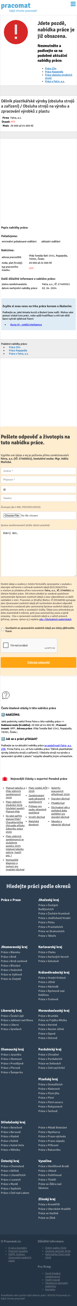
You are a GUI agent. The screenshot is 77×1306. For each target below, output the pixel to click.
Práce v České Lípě (12, 1016)
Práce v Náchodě (48, 986)
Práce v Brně (8, 956)
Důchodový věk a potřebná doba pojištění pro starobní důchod (60, 812)
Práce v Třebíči (47, 1179)
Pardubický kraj (49, 1049)
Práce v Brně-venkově (14, 961)
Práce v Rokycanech (50, 1106)
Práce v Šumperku (12, 1072)
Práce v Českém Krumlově (54, 913)
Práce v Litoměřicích (13, 1175)
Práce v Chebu (47, 952)
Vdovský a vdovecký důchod (60, 823)
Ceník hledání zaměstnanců (53, 1275)
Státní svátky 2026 (55, 1248)
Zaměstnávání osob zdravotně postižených (37, 799)
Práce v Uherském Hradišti (54, 1209)
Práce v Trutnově (48, 999)
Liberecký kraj (11, 1010)
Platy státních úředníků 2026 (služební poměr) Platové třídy (15, 806)
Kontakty (50, 1289)
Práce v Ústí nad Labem (15, 1193)
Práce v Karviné (47, 1024)
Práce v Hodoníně (11, 970)
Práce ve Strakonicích (51, 931)
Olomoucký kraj (12, 1049)
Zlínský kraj (46, 1199)
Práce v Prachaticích (50, 927)
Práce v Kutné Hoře (12, 1145)
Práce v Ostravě (47, 1038)
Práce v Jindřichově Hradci (54, 918)
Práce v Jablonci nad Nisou (17, 1020)
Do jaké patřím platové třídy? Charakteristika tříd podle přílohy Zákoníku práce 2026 (15, 824)
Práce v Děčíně (10, 1170)
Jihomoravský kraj (14, 947)
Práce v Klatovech (49, 1088)
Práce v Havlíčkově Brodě (53, 1166)
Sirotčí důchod (37, 817)
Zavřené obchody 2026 (58, 1251)
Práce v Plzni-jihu (48, 1093)
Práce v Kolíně (9, 1141)
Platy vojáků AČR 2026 (38, 789)
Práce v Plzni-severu (50, 1102)
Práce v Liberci (10, 1024)
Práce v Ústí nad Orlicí (51, 1068)
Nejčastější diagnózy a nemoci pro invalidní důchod (15, 864)
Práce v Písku (46, 922)
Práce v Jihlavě (47, 1170)
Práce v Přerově (10, 1068)
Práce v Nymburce (49, 1132)
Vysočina (44, 1161)
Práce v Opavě (47, 1033)
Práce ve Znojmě (11, 979)
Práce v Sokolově (48, 961)
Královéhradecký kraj (53, 972)
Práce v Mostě (9, 1184)
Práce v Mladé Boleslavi (52, 1127)
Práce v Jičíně (46, 982)
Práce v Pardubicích (50, 1059)
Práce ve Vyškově (11, 974)
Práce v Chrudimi (48, 1054)
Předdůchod (57, 803)
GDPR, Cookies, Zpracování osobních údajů (19, 1257)
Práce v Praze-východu (52, 1136)
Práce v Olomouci (11, 1059)
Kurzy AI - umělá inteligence (26, 324)
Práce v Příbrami (48, 1145)
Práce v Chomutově (12, 1166)
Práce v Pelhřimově (50, 1175)
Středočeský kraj (13, 1122)
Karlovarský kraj (50, 947)
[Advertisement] (38, 183)
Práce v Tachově (48, 1111)
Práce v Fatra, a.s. (55, 81)
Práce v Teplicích (11, 1188)
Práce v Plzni (46, 1097)
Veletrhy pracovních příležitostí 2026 (60, 791)
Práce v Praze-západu (51, 1141)
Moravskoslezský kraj (53, 1010)
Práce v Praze (11, 900)
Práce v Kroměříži (49, 1204)
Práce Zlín (50, 68)
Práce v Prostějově (12, 1063)
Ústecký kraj (10, 1161)
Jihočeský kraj (48, 900)
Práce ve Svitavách (49, 1063)
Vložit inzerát (52, 1279)
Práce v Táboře (47, 935)
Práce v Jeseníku (11, 1054)
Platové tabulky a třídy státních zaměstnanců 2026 (15, 792)
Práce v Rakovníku (49, 1149)
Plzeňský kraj (48, 1079)
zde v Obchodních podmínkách (55, 619)
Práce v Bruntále (48, 1016)
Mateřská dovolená (34, 823)
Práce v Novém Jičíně (51, 1029)
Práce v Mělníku (10, 1149)
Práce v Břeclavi (10, 965)
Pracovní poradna (18, 1251)
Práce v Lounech (11, 1179)
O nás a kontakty (17, 1248)
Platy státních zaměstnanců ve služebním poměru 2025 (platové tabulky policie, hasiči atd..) (15, 846)
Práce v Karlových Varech (53, 956)
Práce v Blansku (10, 952)
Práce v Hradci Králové (52, 977)
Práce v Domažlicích (50, 1084)
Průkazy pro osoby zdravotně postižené (37, 809)
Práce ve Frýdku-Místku (52, 1020)
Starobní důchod (60, 798)
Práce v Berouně (11, 1132)
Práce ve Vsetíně (48, 1213)
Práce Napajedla (54, 71)
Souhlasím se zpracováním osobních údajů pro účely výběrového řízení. (39, 629)
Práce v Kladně (10, 1136)
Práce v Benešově (11, 1127)
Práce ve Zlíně (46, 1217)
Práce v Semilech (11, 1029)
